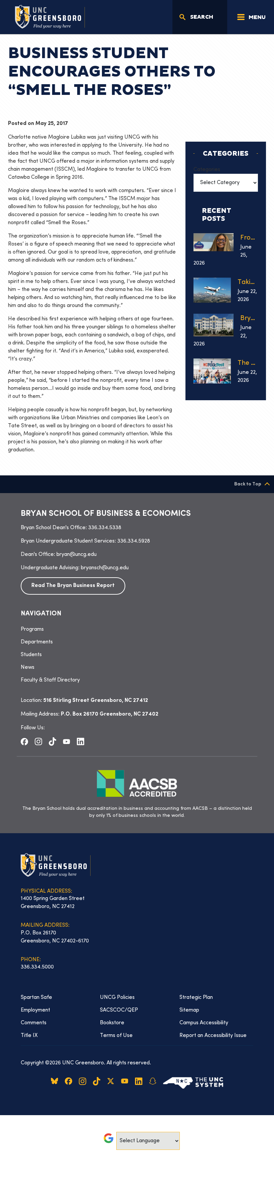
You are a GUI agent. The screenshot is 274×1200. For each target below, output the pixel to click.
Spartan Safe (36, 997)
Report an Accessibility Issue (213, 1035)
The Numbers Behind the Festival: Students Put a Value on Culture (248, 363)
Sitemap (189, 1010)
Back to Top (247, 484)
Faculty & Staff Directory (50, 680)
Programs (32, 629)
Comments (33, 1023)
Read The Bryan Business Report (73, 585)
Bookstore (112, 1023)
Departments (37, 642)
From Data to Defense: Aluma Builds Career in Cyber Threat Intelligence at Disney (249, 238)
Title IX (29, 1035)
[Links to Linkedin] (80, 741)
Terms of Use (116, 1035)
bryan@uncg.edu (76, 554)
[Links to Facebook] (24, 741)
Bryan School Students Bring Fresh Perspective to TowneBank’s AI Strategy (249, 318)
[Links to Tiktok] (52, 741)
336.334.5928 (133, 541)
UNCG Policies (117, 997)
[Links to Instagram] (38, 741)
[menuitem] (137, 629)
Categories (206, 169)
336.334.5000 (37, 967)
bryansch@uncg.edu (105, 568)
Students (31, 654)
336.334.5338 (104, 528)
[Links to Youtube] (66, 741)
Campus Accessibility (203, 1023)
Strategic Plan (196, 997)
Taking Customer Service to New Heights (248, 282)
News (27, 667)
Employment (35, 1010)
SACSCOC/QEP (119, 1010)
